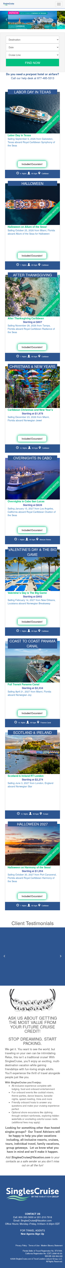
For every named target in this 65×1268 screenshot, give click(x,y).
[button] (7, 20)
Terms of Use (34, 1245)
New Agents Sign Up (32, 1233)
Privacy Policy (21, 1245)
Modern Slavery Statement (51, 1245)
